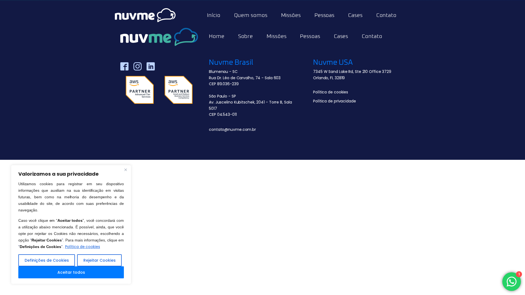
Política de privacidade (334, 101)
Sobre (245, 36)
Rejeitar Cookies (99, 260)
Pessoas (324, 15)
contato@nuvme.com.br (232, 129)
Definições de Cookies (47, 260)
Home (216, 36)
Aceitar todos (71, 272)
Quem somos (250, 15)
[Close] (125, 169)
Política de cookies (82, 246)
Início (213, 15)
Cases (355, 15)
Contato (386, 15)
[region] (71, 224)
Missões (276, 36)
